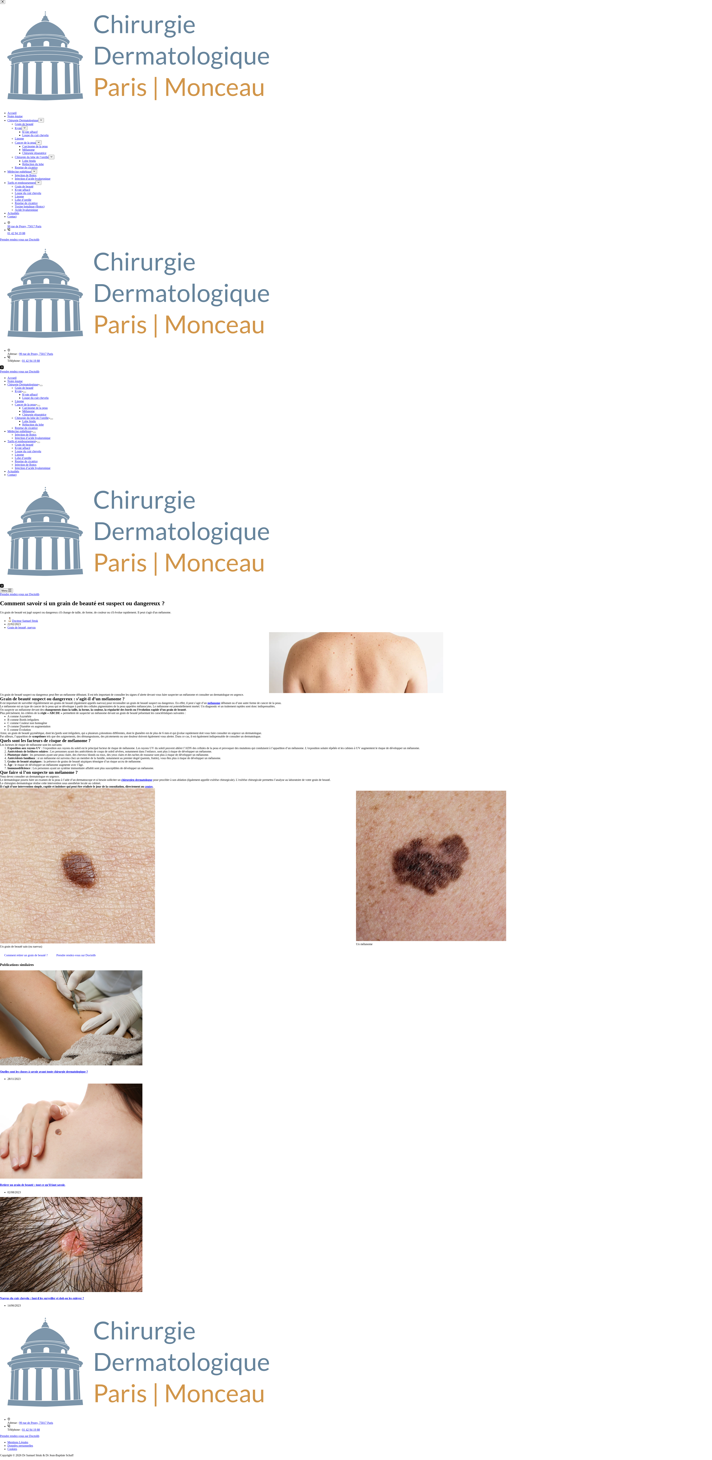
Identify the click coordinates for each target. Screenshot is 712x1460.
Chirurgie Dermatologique (22, 384)
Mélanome (28, 411)
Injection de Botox (26, 434)
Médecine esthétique (19, 431)
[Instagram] (2, 368)
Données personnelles (20, 1445)
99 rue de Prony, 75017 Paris (36, 353)
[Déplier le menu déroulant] (41, 385)
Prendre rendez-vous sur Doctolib (19, 371)
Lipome (19, 401)
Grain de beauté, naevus (21, 627)
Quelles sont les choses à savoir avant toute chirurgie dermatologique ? (44, 1071)
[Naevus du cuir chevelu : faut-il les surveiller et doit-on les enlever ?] (71, 1291)
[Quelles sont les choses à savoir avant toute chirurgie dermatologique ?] (71, 1064)
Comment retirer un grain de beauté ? (26, 955)
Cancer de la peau (25, 404)
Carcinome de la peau (35, 407)
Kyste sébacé (30, 394)
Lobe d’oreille (23, 458)
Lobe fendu (29, 421)
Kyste (18, 391)
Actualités (13, 471)
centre (149, 786)
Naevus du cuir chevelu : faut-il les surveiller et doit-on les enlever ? (42, 1298)
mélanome (213, 703)
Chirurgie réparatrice (34, 414)
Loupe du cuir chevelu (35, 397)
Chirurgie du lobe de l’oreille (32, 417)
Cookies (12, 1449)
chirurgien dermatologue (136, 779)
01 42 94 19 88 (31, 360)
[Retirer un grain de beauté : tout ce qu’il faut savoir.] (71, 1177)
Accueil (12, 377)
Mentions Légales (17, 1442)
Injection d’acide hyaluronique (32, 438)
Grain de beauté (24, 387)
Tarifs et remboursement (21, 441)
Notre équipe (15, 381)
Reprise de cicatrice (26, 427)
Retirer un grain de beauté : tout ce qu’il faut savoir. (32, 1184)
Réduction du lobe (33, 424)
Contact (12, 474)
